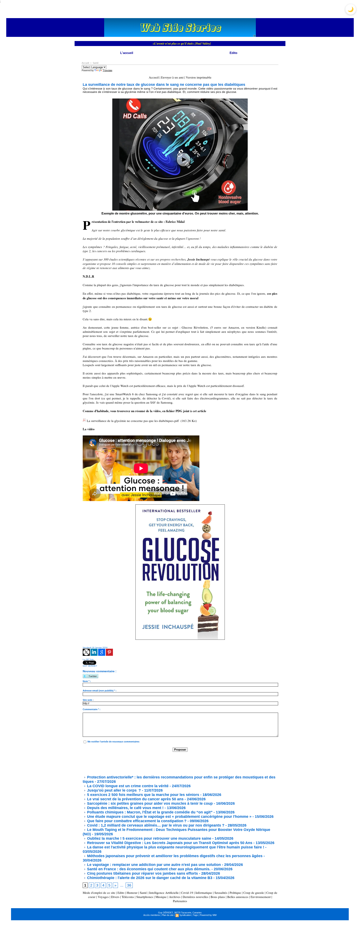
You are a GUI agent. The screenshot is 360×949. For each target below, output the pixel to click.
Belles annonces (237, 897)
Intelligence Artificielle (164, 892)
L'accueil (126, 53)
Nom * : (87, 681)
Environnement (261, 897)
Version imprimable (198, 77)
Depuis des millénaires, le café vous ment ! (125, 808)
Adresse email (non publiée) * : (99, 690)
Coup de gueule (253, 892)
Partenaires (180, 901)
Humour (132, 892)
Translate (107, 70)
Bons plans (218, 897)
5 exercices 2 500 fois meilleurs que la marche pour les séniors (143, 795)
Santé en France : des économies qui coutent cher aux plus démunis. (148, 869)
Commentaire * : (91, 709)
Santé (96, 63)
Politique (235, 892)
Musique (161, 897)
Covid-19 (187, 892)
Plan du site (168, 915)
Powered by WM (208, 915)
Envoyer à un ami (172, 77)
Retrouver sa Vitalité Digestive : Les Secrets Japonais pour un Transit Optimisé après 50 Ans (169, 843)
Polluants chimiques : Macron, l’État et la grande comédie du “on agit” (149, 812)
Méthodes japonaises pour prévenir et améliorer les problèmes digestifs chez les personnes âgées (174, 856)
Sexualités (220, 892)
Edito (233, 53)
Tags (195, 915)
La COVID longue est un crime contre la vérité (127, 786)
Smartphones (144, 897)
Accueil (85, 63)
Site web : (88, 700)
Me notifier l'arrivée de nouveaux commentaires (113, 741)
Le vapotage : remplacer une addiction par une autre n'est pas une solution (153, 865)
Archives (174, 897)
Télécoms (128, 897)
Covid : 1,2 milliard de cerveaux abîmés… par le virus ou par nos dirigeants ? (155, 825)
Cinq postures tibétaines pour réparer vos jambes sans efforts (142, 873)
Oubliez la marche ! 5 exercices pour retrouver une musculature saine (148, 838)
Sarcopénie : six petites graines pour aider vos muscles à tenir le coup (149, 803)
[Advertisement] (158, 763)
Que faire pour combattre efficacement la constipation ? (137, 821)
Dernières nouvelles (195, 897)
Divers (115, 897)
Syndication (185, 915)
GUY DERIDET (90, 666)
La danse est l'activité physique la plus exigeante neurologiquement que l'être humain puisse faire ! (175, 847)
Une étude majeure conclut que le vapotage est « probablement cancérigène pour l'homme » (168, 816)
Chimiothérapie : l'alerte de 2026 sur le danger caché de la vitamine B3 (149, 878)
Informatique (203, 892)
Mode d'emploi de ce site (99, 892)
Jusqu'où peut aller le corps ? (113, 790)
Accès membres (151, 915)
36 (129, 885)
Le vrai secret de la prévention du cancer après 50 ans (135, 799)
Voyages (103, 897)
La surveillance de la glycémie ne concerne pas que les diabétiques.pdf (133, 421)
